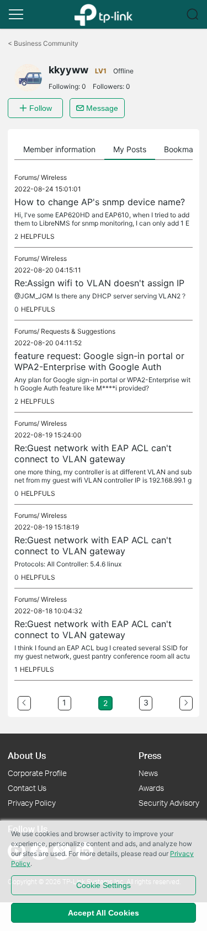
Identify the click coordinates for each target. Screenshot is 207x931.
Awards (151, 788)
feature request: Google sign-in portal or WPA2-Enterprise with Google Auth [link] (99, 361)
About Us (27, 755)
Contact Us (27, 788)
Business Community (43, 43)
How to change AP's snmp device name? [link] (99, 201)
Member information (59, 149)
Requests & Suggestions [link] (78, 331)
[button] (16, 14)
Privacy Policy (32, 802)
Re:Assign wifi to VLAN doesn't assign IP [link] (99, 282)
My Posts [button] (129, 149)
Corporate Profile (37, 773)
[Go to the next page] (186, 703)
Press (150, 755)
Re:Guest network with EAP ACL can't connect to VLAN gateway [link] (93, 453)
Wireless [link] (54, 177)
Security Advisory (169, 802)
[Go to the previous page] (24, 703)
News (148, 773)
